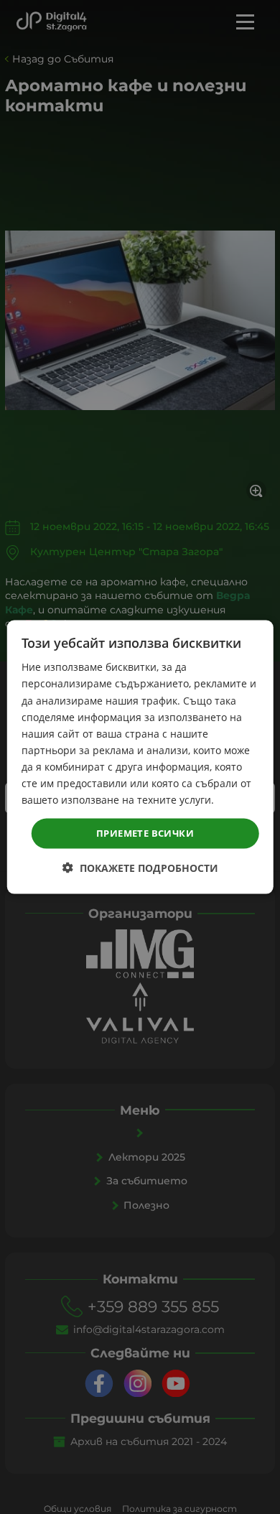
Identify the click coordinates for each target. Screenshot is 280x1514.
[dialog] (140, 757)
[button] (140, 867)
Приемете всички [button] (145, 833)
